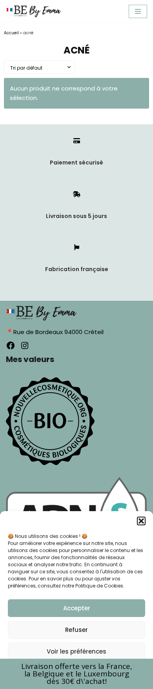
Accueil (11, 33)
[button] (141, 521)
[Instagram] (24, 345)
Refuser (76, 630)
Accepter (76, 608)
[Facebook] (10, 345)
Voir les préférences (76, 651)
